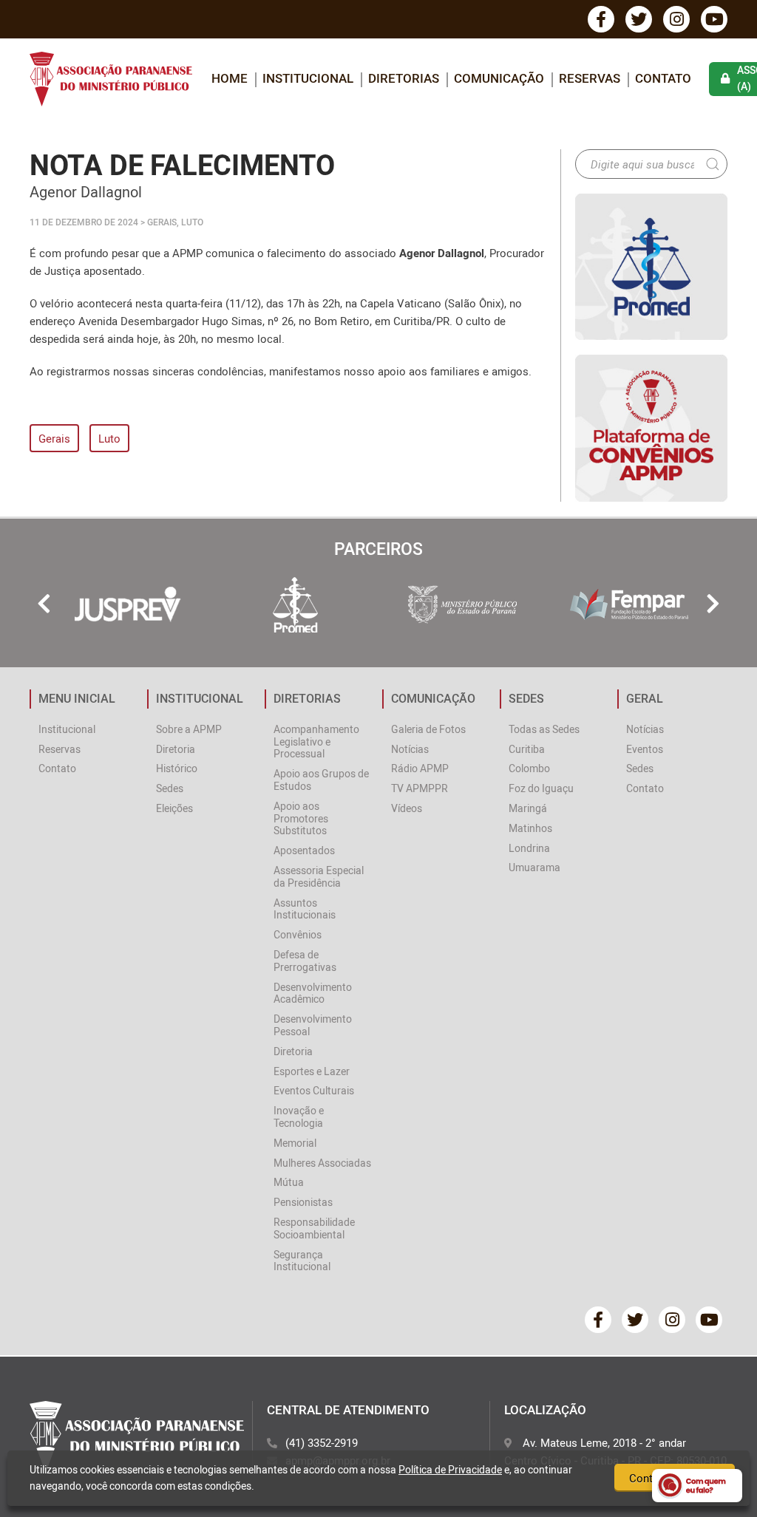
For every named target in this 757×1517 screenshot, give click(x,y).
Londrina (529, 848)
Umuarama (534, 867)
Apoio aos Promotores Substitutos (301, 818)
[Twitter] (638, 19)
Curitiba (527, 749)
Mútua (289, 1182)
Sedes (169, 788)
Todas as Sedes (544, 729)
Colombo (529, 768)
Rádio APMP (420, 768)
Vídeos (406, 808)
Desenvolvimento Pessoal (313, 1025)
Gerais (54, 438)
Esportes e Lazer (312, 1071)
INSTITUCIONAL (307, 77)
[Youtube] (714, 19)
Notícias (410, 749)
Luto (109, 438)
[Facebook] (601, 19)
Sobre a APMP (189, 729)
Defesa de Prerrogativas (305, 960)
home (229, 77)
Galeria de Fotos (428, 729)
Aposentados (304, 850)
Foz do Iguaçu (541, 788)
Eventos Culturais (314, 1090)
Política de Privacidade (450, 1469)
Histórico (176, 768)
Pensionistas (303, 1202)
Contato (663, 77)
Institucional (66, 729)
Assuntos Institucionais (305, 909)
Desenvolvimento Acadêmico (313, 993)
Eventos (644, 749)
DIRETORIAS (403, 77)
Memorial (295, 1143)
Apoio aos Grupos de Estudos (321, 779)
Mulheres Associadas (322, 1163)
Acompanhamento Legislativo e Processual (316, 741)
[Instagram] (676, 19)
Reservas (589, 77)
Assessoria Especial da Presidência (319, 876)
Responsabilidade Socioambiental (314, 1228)
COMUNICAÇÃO (499, 77)
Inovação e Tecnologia (299, 1116)
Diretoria (175, 749)
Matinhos (530, 828)
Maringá (528, 808)
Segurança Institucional (302, 1260)
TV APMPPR (419, 788)
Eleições (174, 808)
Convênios (298, 934)
